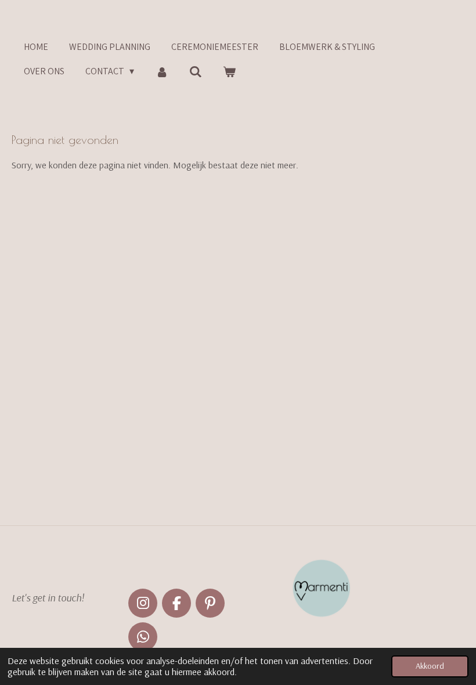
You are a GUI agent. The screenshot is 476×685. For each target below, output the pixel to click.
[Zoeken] (196, 71)
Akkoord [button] (430, 666)
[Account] (161, 71)
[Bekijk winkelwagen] (229, 71)
